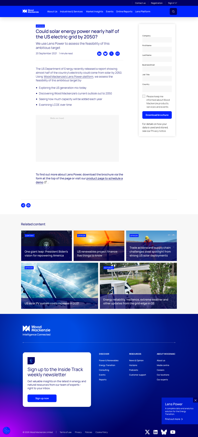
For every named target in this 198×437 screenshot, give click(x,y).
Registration (156, 3)
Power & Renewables (108, 360)
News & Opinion (136, 360)
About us (161, 360)
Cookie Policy (102, 432)
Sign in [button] (172, 2)
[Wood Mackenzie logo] (31, 11)
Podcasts (133, 370)
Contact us (140, 3)
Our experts (162, 379)
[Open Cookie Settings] (6, 430)
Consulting (104, 370)
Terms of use (65, 432)
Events (109, 11)
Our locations (163, 374)
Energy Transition (107, 365)
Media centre (163, 365)
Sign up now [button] (42, 398)
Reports (102, 379)
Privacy (78, 432)
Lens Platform (142, 11)
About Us (52, 11)
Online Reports (124, 11)
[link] (99, 331)
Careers (160, 370)
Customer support (137, 374)
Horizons (133, 365)
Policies (88, 432)
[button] (173, 11)
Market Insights (94, 11)
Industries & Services (71, 11)
